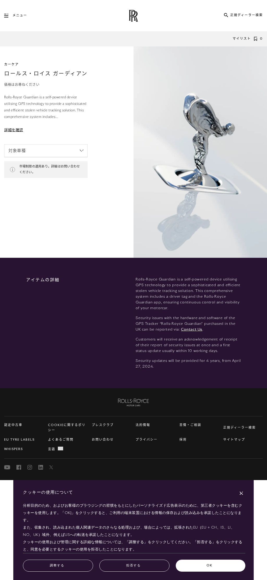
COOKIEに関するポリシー (67, 428)
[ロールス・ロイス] (133, 402)
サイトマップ (234, 439)
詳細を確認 (13, 130)
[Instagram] (29, 467)
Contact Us (191, 329)
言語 (51, 449)
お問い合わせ (103, 439)
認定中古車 (13, 425)
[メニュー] (8, 16)
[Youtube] (7, 467)
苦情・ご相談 (190, 425)
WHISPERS (13, 449)
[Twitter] (51, 467)
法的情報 (143, 425)
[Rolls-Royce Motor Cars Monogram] (133, 15)
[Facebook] (18, 467)
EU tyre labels (19, 439)
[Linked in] (40, 467)
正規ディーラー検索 (239, 427)
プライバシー (146, 439)
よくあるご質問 (61, 439)
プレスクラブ (103, 425)
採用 (183, 439)
